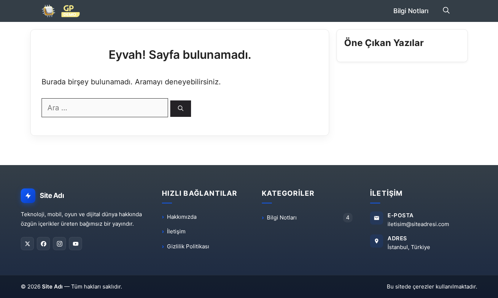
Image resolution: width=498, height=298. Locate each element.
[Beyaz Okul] (64, 11)
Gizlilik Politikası (188, 246)
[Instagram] (59, 243)
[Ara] (180, 108)
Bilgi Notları (410, 11)
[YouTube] (75, 243)
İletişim (176, 231)
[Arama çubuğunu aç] (446, 11)
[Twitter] (27, 243)
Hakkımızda (182, 216)
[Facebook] (43, 243)
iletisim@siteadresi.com (418, 224)
